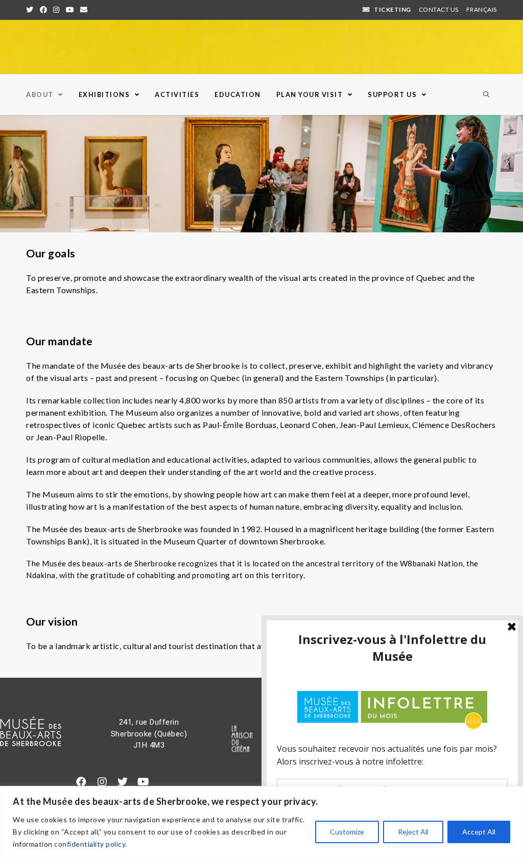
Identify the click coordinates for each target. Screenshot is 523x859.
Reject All (413, 831)
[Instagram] (102, 782)
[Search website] (486, 95)
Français (481, 9)
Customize (347, 831)
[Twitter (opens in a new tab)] (31, 10)
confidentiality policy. (90, 844)
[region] (261, 822)
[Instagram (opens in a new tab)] (56, 10)
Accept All (478, 831)
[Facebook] (81, 782)
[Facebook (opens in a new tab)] (44, 10)
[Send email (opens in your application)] (84, 10)
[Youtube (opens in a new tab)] (70, 10)
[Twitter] (122, 782)
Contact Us (439, 9)
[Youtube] (143, 782)
